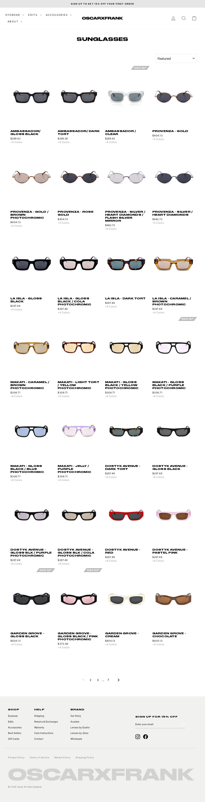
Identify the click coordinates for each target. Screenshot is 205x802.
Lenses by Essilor (80, 727)
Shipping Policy (84, 757)
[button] (52, 96)
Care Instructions (43, 733)
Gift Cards (13, 738)
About (13, 21)
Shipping (39, 715)
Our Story (75, 715)
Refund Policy (62, 757)
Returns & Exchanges (46, 721)
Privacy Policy (16, 757)
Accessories (57, 14)
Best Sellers (14, 733)
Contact (38, 738)
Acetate (74, 721)
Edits (33, 14)
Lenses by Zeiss (79, 733)
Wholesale (76, 738)
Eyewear (13, 14)
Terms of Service (39, 757)
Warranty (39, 727)
